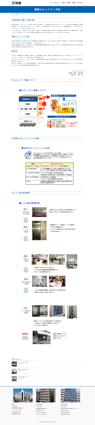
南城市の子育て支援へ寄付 (23, 369)
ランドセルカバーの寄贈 (23, 362)
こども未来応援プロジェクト (24, 376)
